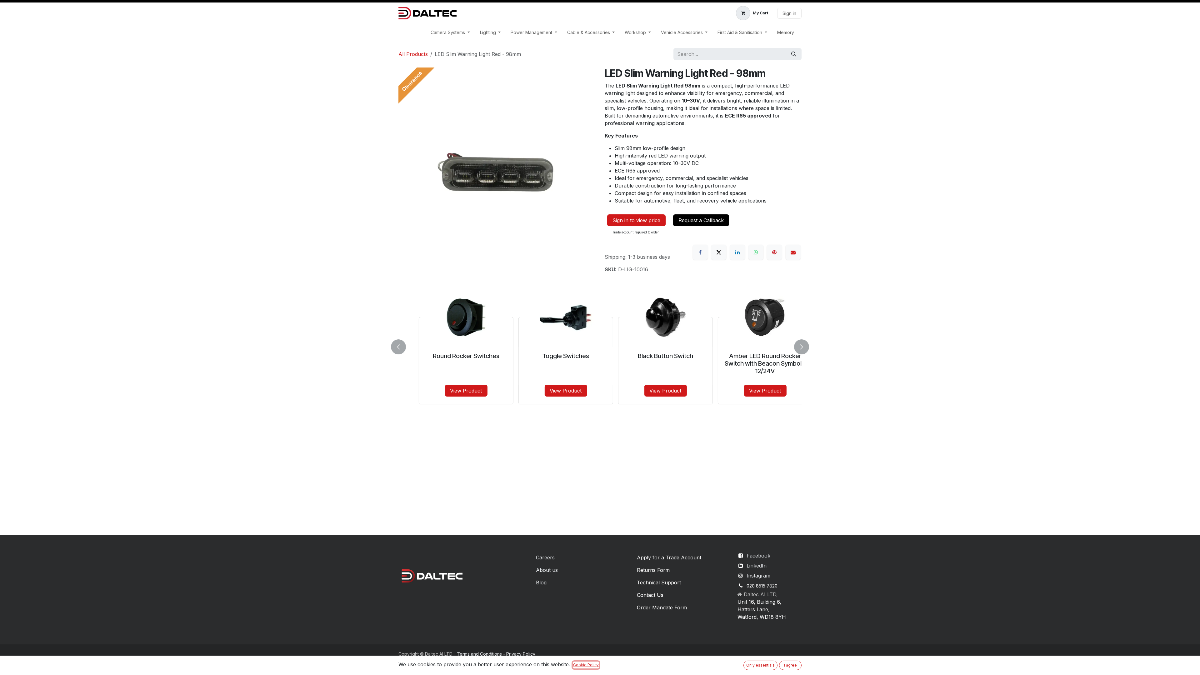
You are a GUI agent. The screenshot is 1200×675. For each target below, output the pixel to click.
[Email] (793, 252)
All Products (413, 54)
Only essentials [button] (760, 665)
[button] (402, 347)
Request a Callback (701, 220)
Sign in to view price (636, 220)
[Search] (794, 54)
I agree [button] (790, 665)
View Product (451, 391)
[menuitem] (450, 32)
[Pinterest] (774, 252)
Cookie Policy (586, 664)
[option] (600, 345)
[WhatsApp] (755, 252)
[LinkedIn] (737, 252)
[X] (718, 252)
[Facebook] (700, 252)
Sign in (789, 13)
